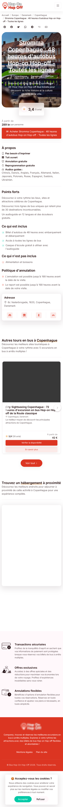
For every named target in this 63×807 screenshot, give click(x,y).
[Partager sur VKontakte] (39, 27)
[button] (57, 407)
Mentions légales (24, 752)
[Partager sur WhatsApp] (26, 27)
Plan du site (41, 752)
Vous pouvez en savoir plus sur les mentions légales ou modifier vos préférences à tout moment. (32, 789)
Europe (15, 15)
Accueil (5, 15)
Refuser (40, 799)
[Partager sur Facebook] (12, 27)
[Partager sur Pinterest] (5, 27)
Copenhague (41, 15)
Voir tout (30, 463)
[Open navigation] (58, 5)
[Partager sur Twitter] (19, 27)
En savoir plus (31, 449)
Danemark (27, 15)
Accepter (23, 799)
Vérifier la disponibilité (32, 442)
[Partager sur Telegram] (32, 27)
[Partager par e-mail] (46, 27)
